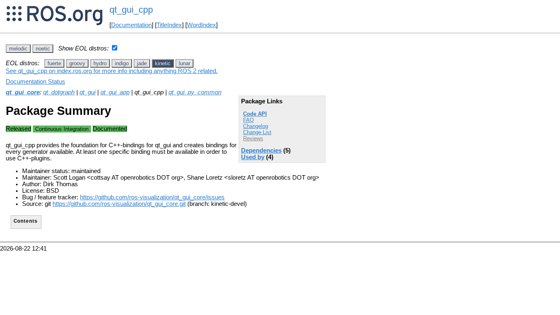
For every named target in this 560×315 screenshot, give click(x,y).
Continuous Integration (62, 129)
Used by (252, 157)
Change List (257, 132)
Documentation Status (35, 81)
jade (142, 63)
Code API (255, 114)
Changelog (255, 126)
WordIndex (201, 25)
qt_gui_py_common (194, 92)
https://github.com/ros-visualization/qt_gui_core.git (119, 204)
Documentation (131, 25)
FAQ (248, 120)
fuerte (54, 63)
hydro (100, 63)
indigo (122, 63)
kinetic (163, 63)
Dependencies (261, 150)
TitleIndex (169, 25)
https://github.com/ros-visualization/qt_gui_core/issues (152, 197)
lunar (184, 63)
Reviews (253, 138)
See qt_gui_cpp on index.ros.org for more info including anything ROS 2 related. (112, 71)
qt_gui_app (115, 92)
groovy (77, 63)
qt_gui (88, 92)
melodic (18, 49)
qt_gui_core (23, 92)
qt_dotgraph (59, 92)
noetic (43, 49)
